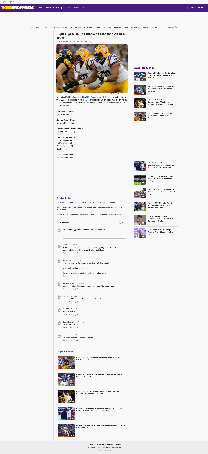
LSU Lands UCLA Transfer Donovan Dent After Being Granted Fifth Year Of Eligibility (98, 392)
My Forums (35, 27)
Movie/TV (155, 27)
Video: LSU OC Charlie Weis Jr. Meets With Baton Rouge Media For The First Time (161, 205)
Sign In (4, 2)
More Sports (107, 27)
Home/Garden (135, 27)
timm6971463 (67, 309)
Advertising (100, 444)
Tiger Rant (64, 27)
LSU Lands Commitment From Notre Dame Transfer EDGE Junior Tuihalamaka (98, 358)
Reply (65, 253)
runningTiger (67, 260)
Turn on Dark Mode (104, 450)
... (83, 7)
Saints (126, 27)
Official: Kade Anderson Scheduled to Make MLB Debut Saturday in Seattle (160, 218)
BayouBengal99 (68, 283)
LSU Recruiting (76, 27)
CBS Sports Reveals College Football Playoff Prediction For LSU (160, 232)
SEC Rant (117, 27)
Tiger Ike (66, 296)
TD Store (75, 7)
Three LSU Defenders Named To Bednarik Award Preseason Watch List (161, 192)
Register (11, 2)
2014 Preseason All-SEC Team (98, 97)
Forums (48, 7)
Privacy (90, 444)
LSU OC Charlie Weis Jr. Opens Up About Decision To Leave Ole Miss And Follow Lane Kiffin (99, 409)
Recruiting (57, 7)
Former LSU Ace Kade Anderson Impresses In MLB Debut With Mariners (100, 426)
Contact (110, 444)
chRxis (65, 245)
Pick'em (67, 7)
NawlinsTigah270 (68, 322)
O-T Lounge (88, 27)
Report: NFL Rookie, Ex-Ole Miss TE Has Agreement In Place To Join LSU (99, 375)
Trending (45, 27)
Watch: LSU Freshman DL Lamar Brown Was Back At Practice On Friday (161, 178)
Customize (171, 27)
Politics (97, 27)
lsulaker (65, 335)
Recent (124, 223)
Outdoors (146, 27)
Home (40, 7)
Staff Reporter (64, 41)
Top (120, 223)
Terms (118, 444)
